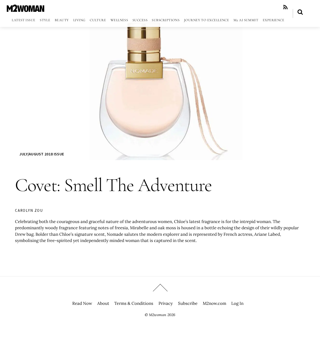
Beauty (62, 20)
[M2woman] (25, 9)
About (103, 303)
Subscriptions (166, 20)
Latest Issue (23, 20)
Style (45, 20)
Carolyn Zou (29, 210)
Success (140, 20)
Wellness (119, 20)
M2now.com (214, 303)
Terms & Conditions (133, 303)
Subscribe (188, 303)
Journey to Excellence (206, 20)
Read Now (82, 303)
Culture (98, 20)
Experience (273, 20)
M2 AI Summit (246, 20)
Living (79, 20)
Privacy (165, 303)
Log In (237, 303)
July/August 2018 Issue (41, 154)
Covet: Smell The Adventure (113, 185)
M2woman (157, 315)
